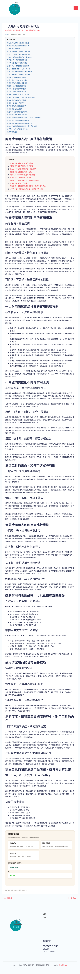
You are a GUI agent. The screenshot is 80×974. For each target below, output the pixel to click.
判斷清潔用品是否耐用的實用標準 (18, 46)
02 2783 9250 (14, 867)
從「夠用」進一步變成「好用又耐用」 (19, 129)
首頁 (6, 34)
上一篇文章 (7, 898)
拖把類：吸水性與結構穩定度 (16, 86)
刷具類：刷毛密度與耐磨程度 (16, 89)
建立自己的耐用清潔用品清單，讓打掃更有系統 (22, 126)
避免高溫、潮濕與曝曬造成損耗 (17, 112)
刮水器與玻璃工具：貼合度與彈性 (18, 94)
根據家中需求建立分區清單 (16, 103)
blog (44, 917)
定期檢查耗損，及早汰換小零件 (17, 114)
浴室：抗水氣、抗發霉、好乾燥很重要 (19, 71)
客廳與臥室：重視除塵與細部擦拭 (18, 66)
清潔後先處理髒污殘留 (14, 109)
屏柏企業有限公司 (21, 890)
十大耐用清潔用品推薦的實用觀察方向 (19, 57)
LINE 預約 (12, 876)
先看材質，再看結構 (13, 48)
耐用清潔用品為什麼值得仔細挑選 (18, 43)
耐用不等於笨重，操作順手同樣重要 (18, 51)
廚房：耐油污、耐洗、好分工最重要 (18, 69)
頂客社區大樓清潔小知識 (14, 30)
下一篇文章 (73, 898)
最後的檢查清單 (12, 132)
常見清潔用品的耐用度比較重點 (17, 83)
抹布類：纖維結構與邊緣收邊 (16, 92)
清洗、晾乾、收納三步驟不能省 (17, 80)
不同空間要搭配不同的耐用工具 (17, 63)
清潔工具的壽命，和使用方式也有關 (18, 74)
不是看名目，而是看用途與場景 (17, 60)
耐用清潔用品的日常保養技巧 (16, 106)
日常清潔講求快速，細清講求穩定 (18, 120)
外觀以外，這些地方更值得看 (16, 100)
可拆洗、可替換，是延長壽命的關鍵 (18, 54)
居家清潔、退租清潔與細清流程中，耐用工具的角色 (24, 117)
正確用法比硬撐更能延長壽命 (16, 77)
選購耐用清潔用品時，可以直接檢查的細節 (21, 97)
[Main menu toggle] (76, 8)
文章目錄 (12, 39)
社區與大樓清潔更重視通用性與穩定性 (19, 123)
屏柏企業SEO (63, 965)
